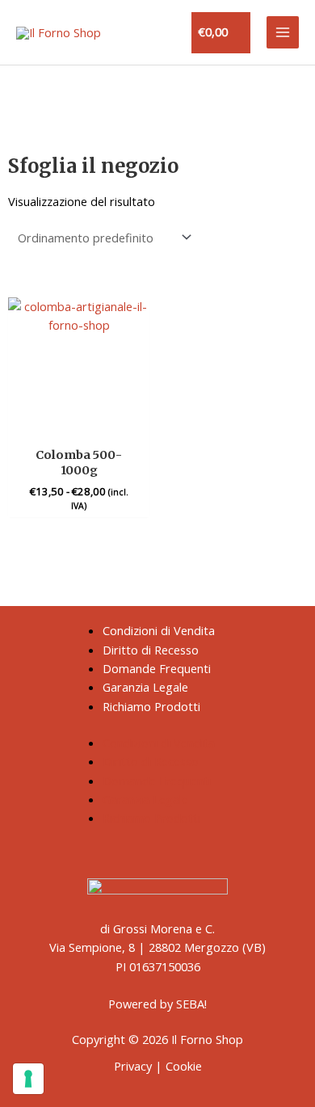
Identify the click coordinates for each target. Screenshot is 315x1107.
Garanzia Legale (145, 687)
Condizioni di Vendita (159, 630)
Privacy (133, 1066)
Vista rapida (79, 423)
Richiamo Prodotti (151, 706)
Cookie (184, 1066)
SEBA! (191, 1003)
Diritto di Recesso (151, 650)
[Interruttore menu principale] (283, 32)
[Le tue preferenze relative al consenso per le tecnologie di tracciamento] (28, 1078)
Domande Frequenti (157, 668)
